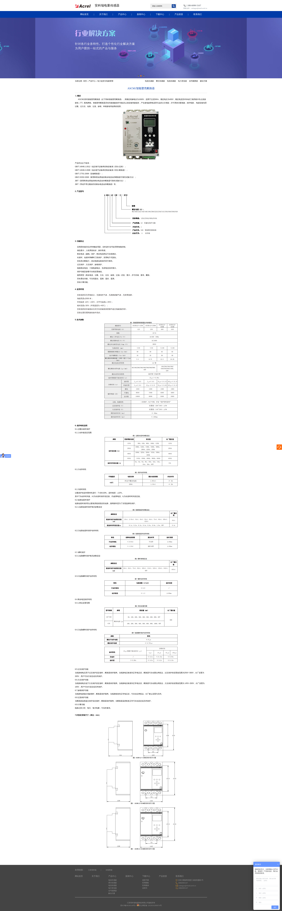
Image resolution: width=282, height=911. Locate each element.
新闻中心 (141, 14)
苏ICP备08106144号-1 (128, 905)
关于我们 (103, 14)
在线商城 (109, 870)
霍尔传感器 (160, 81)
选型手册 (145, 880)
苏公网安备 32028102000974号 (150, 905)
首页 (85, 81)
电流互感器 (149, 81)
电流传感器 (171, 81)
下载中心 (160, 14)
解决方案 (203, 81)
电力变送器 (182, 81)
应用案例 (145, 885)
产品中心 (122, 14)
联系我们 (197, 14)
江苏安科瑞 (92, 870)
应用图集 (145, 883)
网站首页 (84, 14)
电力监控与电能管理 (105, 81)
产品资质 (179, 14)
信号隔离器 (193, 81)
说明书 (144, 888)
